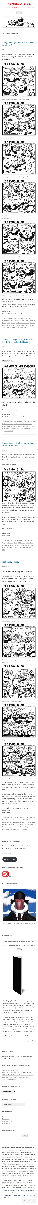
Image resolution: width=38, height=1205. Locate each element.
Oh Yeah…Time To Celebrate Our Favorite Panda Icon (17, 1075)
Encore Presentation (12, 320)
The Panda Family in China (24, 424)
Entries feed (5, 1119)
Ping (31, 545)
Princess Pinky (23, 325)
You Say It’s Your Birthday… (10, 1079)
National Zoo (26, 545)
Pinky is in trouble (10, 325)
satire (29, 325)
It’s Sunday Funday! (10, 562)
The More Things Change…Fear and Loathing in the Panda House (18, 340)
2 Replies (4, 50)
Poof (17, 325)
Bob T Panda (21, 426)
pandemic (13, 827)
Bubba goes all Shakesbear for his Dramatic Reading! (17, 444)
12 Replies (5, 346)
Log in (4, 1116)
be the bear (28, 320)
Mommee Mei (25, 323)
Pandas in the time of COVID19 (19, 820)
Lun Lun (18, 323)
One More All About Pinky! (10, 1070)
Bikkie (15, 426)
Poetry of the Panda (8, 547)
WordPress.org (6, 1123)
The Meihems (14, 327)
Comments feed (7, 1121)
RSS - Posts (12, 877)
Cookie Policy (6, 1197)
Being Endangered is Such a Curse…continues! (18, 43)
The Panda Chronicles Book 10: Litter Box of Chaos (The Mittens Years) (19, 945)
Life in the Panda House (23, 421)
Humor (13, 323)
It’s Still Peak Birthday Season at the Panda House (16, 1072)
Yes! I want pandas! (9, 859)
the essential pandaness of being (16, 822)
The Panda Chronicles (19, 3)
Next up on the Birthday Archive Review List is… (16, 1077)
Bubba (8, 323)
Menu (19, 13)
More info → (31, 1041)
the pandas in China (29, 428)
